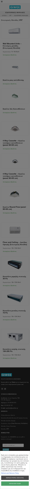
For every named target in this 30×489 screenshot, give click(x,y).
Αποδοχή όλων (15, 484)
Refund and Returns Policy (10, 473)
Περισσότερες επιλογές (15, 478)
